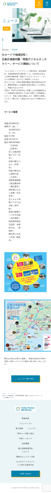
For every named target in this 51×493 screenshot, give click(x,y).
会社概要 (25, 443)
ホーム (4, 393)
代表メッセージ (25, 438)
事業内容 (25, 418)
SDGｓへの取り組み (25, 433)
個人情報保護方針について (25, 450)
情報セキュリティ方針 (25, 457)
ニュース (13, 393)
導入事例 (19, 428)
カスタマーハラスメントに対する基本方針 (25, 463)
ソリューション (25, 423)
